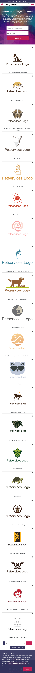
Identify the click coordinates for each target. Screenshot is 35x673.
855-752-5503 (11, 1)
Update (17, 38)
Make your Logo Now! (17, 647)
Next (29, 643)
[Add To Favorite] (32, 47)
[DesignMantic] (9, 4)
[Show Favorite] (16, 1)
